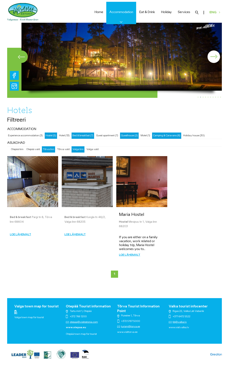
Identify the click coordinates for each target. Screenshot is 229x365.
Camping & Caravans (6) (166, 135)
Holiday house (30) (194, 135)
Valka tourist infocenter (188, 306)
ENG (212, 12)
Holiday (166, 12)
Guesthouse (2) (129, 135)
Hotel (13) (64, 135)
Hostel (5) (51, 135)
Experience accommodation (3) (25, 135)
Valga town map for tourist (36, 306)
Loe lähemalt (20, 234)
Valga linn (78, 149)
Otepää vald (33, 149)
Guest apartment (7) (107, 135)
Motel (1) (145, 135)
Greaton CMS (216, 354)
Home (98, 12)
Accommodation (121, 12)
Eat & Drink (147, 12)
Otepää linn (17, 149)
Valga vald (92, 149)
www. (172, 327)
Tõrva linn (48, 149)
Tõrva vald (63, 149)
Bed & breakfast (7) (82, 135)
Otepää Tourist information (88, 306)
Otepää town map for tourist (81, 334)
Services (184, 12)
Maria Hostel (131, 215)
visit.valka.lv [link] (182, 327)
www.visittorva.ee (127, 332)
